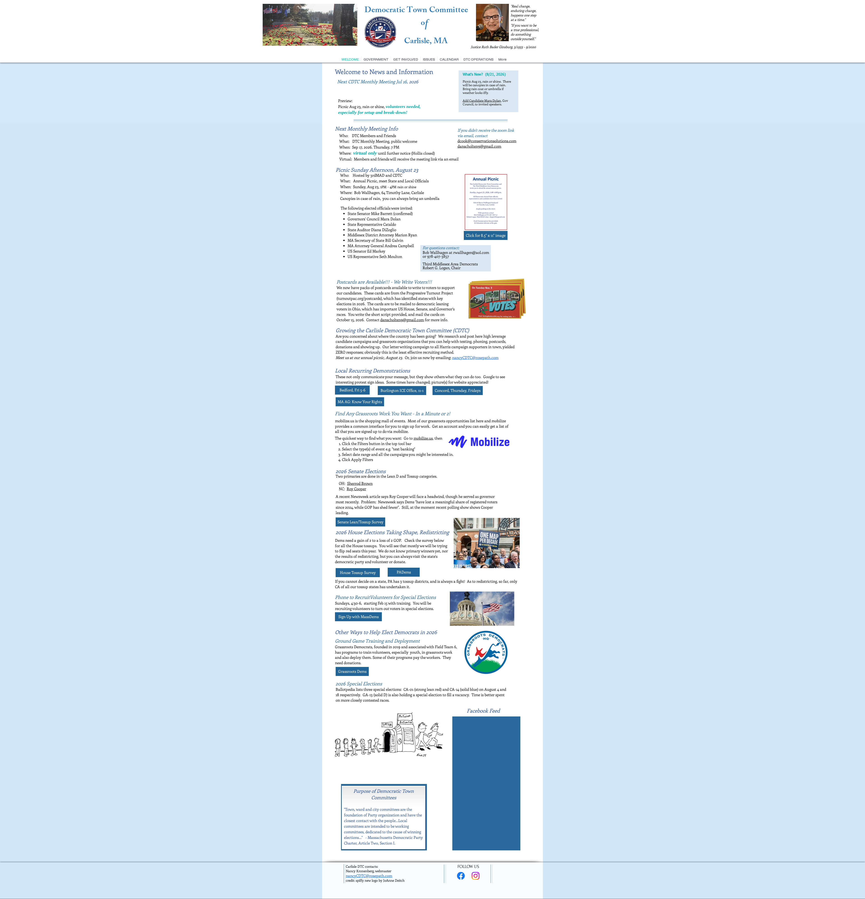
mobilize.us (423, 438)
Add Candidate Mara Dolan (482, 100)
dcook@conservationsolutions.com (487, 140)
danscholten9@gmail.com (479, 146)
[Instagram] (475, 876)
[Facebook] (461, 876)
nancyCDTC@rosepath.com (475, 357)
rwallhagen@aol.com (471, 252)
